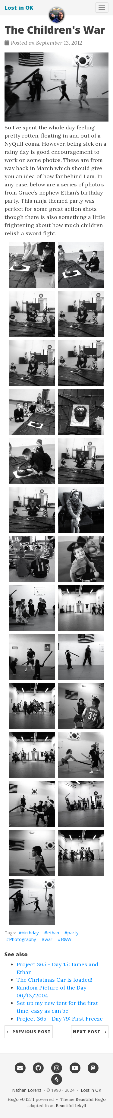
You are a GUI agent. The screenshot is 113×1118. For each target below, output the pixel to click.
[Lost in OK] (56, 15)
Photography (22, 939)
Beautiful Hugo (91, 1099)
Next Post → (90, 1031)
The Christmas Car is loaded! (54, 979)
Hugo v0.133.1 (21, 1099)
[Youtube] (75, 1068)
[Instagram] (56, 1068)
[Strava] (56, 1079)
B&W (66, 939)
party (73, 933)
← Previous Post (28, 1031)
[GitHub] (38, 1068)
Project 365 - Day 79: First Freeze (60, 1018)
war (48, 939)
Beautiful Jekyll (71, 1105)
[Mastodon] (93, 1068)
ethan (53, 933)
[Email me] (20, 1068)
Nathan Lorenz (26, 1090)
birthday (30, 933)
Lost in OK (19, 7)
